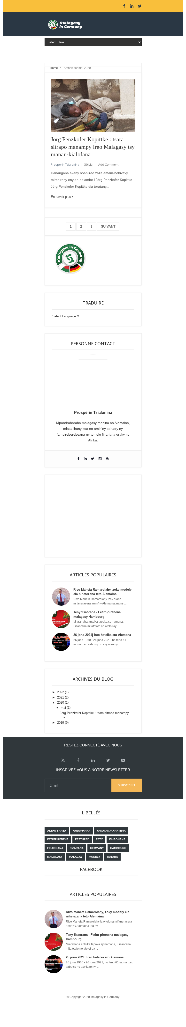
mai (64, 707)
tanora (112, 856)
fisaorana (55, 848)
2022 (61, 692)
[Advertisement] (93, 516)
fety (99, 839)
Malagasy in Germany (105, 997)
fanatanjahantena (111, 830)
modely (94, 856)
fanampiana (81, 830)
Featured (82, 839)
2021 (61, 697)
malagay (75, 856)
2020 (61, 702)
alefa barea (56, 830)
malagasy (54, 856)
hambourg (118, 848)
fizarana (77, 848)
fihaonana (117, 839)
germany (97, 848)
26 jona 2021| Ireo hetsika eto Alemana (102, 635)
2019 (61, 722)
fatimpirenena (58, 839)
